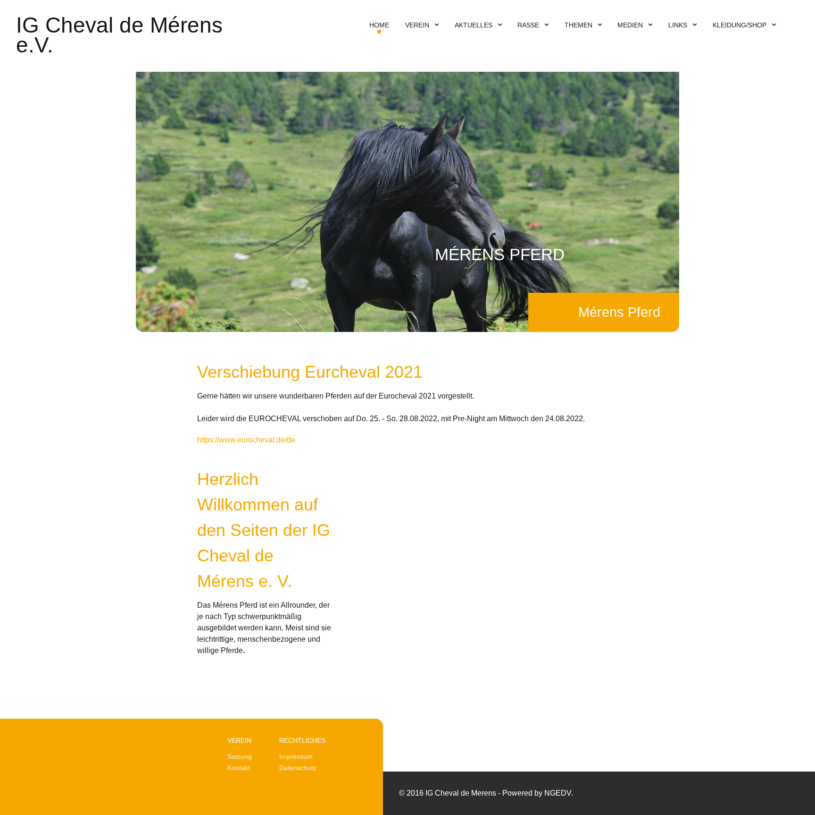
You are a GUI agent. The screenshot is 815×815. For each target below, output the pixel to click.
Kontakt (238, 768)
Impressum (296, 756)
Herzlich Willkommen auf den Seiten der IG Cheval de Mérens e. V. (263, 530)
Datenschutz (297, 768)
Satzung (239, 756)
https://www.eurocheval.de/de (246, 440)
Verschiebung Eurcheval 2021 (310, 372)
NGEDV (557, 793)
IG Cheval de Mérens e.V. (119, 35)
